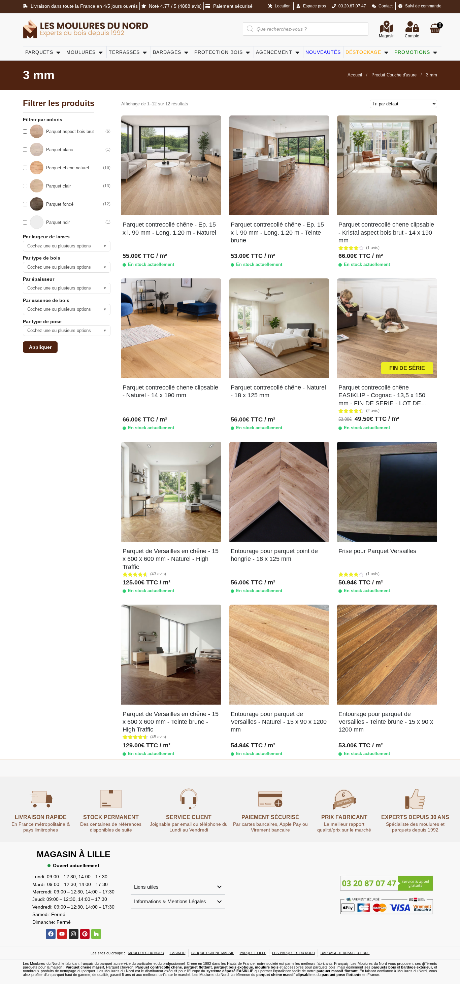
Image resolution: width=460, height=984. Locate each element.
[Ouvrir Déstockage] (386, 52)
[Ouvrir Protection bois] (247, 52)
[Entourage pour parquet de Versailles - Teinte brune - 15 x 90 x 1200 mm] (387, 654)
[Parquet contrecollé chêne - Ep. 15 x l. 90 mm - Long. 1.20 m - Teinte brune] (279, 165)
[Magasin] (386, 26)
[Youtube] (62, 934)
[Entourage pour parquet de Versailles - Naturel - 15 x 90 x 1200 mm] (279, 654)
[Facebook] (51, 934)
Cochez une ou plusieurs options (66, 245)
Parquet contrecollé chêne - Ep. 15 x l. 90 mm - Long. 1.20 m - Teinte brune (277, 232)
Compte (412, 36)
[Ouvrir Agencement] (297, 52)
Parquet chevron (119, 967)
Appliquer (40, 347)
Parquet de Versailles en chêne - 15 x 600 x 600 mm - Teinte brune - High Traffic (171, 722)
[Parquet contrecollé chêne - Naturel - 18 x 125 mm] (279, 328)
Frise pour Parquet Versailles (377, 551)
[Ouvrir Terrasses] (144, 52)
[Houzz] (96, 934)
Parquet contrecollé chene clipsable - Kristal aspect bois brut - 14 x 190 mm (386, 232)
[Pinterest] (85, 934)
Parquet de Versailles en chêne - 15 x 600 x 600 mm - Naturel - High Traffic (171, 559)
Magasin (387, 36)
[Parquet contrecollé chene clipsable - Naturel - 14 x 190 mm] (171, 328)
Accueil (355, 74)
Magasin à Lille (73, 854)
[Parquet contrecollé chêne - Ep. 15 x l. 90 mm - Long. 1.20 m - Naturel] (171, 165)
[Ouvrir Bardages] (186, 52)
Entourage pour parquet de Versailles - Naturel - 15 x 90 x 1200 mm (279, 722)
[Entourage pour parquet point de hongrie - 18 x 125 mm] (279, 491)
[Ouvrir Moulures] (100, 52)
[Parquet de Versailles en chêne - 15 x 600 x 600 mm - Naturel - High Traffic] (171, 491)
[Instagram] (73, 934)
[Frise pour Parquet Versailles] (387, 491)
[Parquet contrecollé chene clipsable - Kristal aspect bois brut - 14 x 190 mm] (387, 165)
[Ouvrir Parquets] (58, 52)
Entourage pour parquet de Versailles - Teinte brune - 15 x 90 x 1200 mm (385, 722)
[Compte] (412, 26)
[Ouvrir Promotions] (435, 52)
